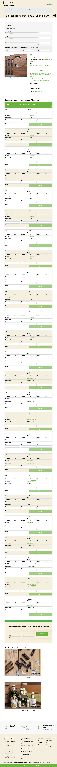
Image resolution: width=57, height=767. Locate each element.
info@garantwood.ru (26, 754)
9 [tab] (21, 77)
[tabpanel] (16, 65)
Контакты (49, 740)
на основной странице (30, 620)
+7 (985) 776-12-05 (26, 748)
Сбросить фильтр (47, 106)
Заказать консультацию (42, 634)
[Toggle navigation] (52, 4)
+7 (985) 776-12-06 (26, 751)
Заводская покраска (37, 91)
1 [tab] (10, 77)
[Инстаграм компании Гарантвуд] (22, 758)
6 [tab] (17, 77)
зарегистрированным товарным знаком (22, 762)
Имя (10, 635)
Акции (47, 742)
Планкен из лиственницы (45, 9)
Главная (7, 9)
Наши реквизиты (13, 757)
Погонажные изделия (22, 9)
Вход (8, 751)
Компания (40, 738)
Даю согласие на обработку (24, 638)
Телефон (26, 635)
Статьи (40, 742)
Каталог (13, 9)
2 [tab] (11, 77)
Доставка (40, 744)
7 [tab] (18, 77)
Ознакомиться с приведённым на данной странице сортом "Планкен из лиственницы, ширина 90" (40, 75)
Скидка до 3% (21, 765)
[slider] (5, 32)
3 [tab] (13, 77)
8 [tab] (20, 77)
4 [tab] (14, 77)
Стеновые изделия (33, 9)
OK (37, 765)
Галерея (48, 738)
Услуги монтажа (36, 93)
